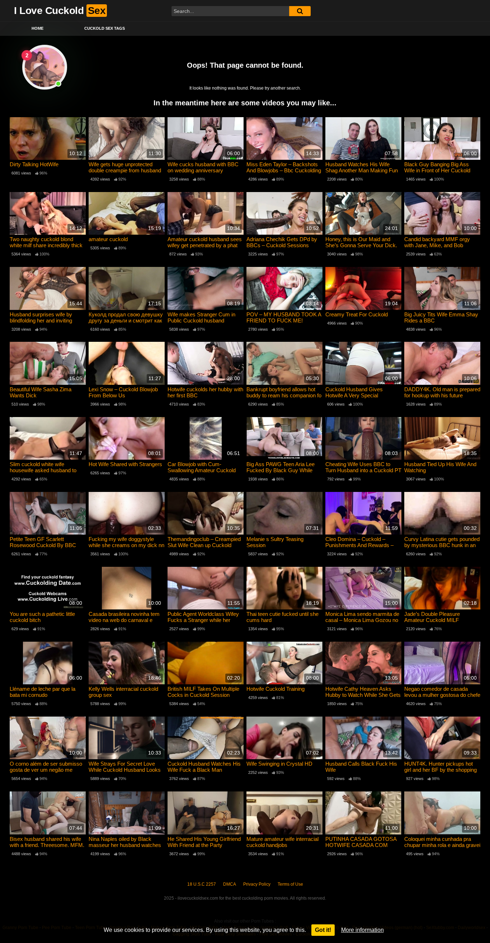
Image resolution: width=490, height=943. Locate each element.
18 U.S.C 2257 (201, 884)
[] (300, 11)
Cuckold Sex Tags (104, 28)
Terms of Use (290, 884)
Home (37, 28)
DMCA (229, 884)
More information (362, 930)
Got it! (323, 930)
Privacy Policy (256, 884)
